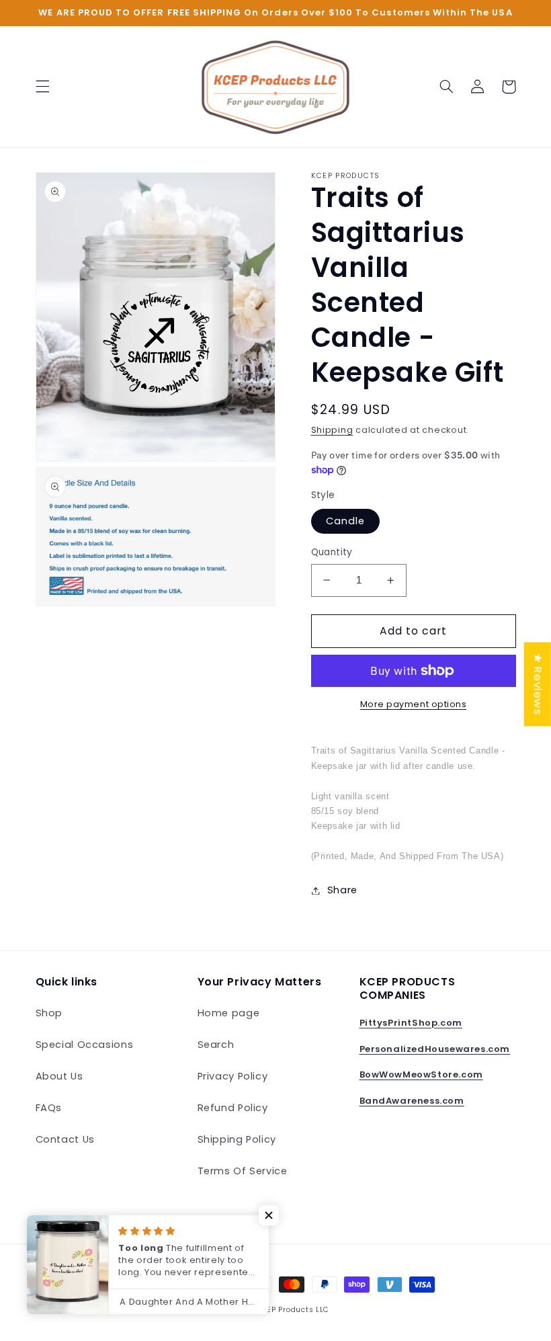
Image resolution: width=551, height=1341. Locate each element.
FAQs (49, 1107)
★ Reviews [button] (538, 684)
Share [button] (342, 890)
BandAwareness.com (411, 1100)
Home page (229, 1013)
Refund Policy (233, 1107)
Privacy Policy (233, 1076)
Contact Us (65, 1139)
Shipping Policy (237, 1139)
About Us (59, 1076)
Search (216, 1044)
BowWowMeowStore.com (421, 1074)
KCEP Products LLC (293, 1310)
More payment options (413, 704)
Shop (49, 1013)
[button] (42, 86)
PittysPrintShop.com (410, 1022)
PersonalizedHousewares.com (435, 1049)
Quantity (332, 552)
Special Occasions (85, 1044)
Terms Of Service (243, 1171)
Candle (345, 521)
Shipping (332, 430)
